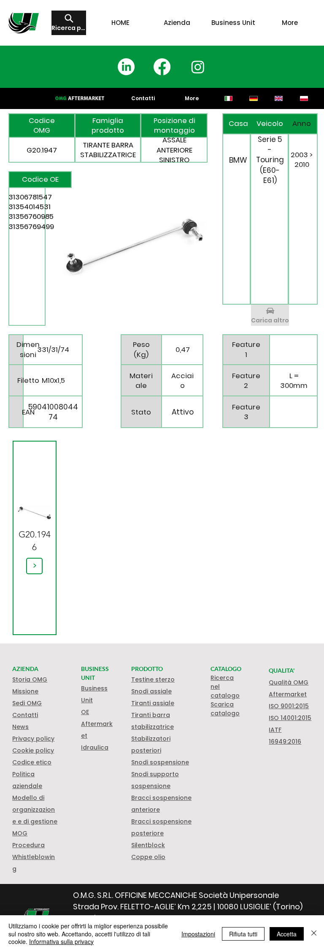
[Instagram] (197, 66)
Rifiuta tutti (243, 934)
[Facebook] (162, 66)
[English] (278, 98)
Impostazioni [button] (198, 934)
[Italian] (228, 98)
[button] (33, 750)
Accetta (287, 934)
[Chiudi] (314, 933)
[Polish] (303, 98)
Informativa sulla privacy (61, 941)
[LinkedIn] (126, 66)
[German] (253, 98)
